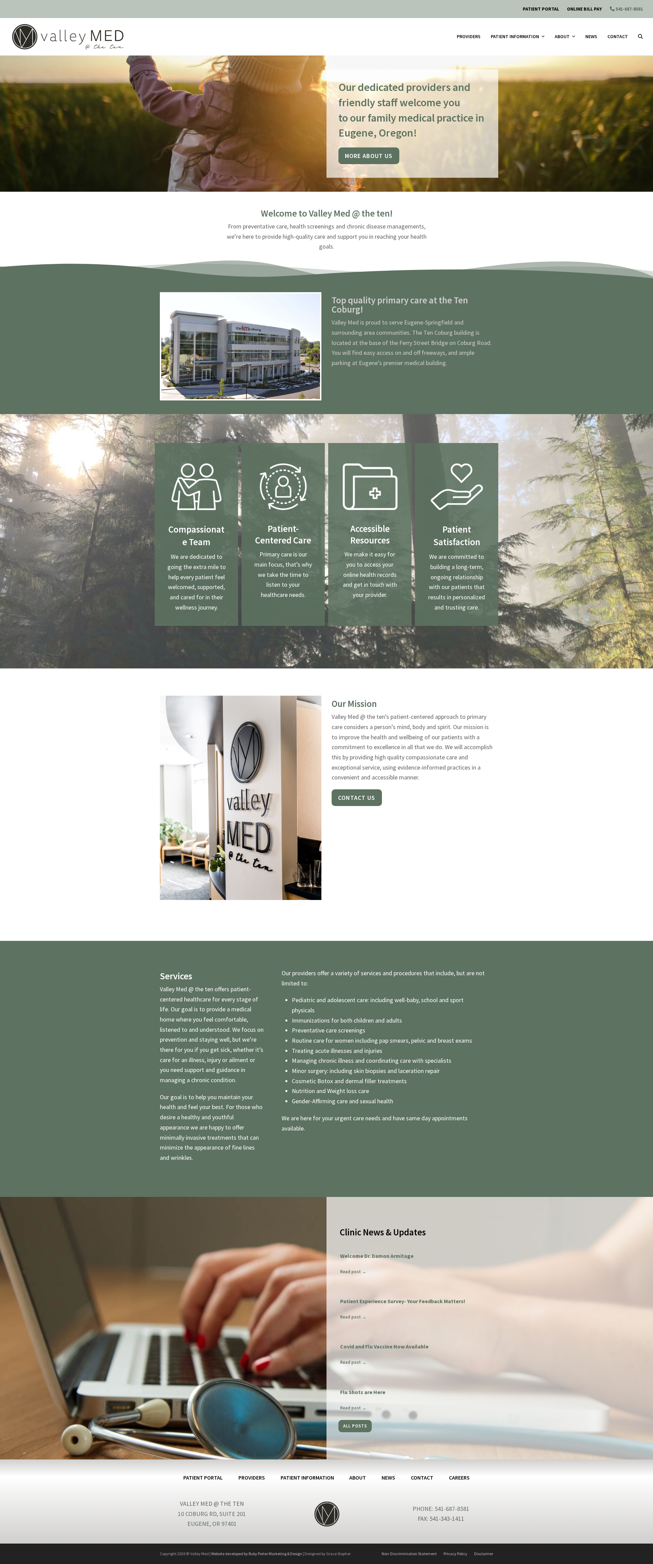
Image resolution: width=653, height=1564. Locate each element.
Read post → (353, 1272)
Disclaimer (483, 1553)
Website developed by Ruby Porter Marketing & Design (256, 1553)
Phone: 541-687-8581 (441, 1509)
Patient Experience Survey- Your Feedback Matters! (402, 1301)
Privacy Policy (455, 1553)
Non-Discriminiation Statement (409, 1553)
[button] (640, 36)
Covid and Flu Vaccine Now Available (384, 1346)
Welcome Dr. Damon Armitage (377, 1255)
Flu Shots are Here (362, 1392)
